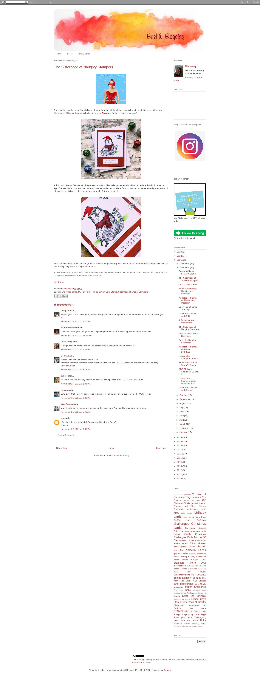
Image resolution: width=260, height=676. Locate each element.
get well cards (181, 553)
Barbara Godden (69, 327)
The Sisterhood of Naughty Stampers (189, 328)
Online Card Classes (196, 581)
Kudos (70, 54)
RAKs (188, 590)
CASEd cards (182, 520)
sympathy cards (192, 614)
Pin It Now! (59, 282)
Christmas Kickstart (195, 528)
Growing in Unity (187, 557)
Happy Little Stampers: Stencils (189, 357)
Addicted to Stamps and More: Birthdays (188, 349)
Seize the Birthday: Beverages (188, 341)
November (185, 267)
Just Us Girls (200, 566)
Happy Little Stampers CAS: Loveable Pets (187, 381)
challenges (181, 524)
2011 (179, 474)
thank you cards (183, 617)
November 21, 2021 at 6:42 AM (76, 412)
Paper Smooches (195, 586)
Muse (189, 572)
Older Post (161, 448)
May (182, 415)
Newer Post (61, 448)
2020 (179, 437)
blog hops (201, 517)
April (182, 420)
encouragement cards (184, 547)
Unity (203, 620)
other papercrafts (183, 583)
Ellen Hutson (198, 543)
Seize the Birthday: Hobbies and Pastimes (188, 291)
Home (59, 54)
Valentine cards (182, 623)
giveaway (192, 554)
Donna (64, 356)
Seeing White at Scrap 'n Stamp (187, 272)
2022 (179, 256)
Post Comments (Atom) (118, 455)
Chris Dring (66, 341)
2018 (179, 445)
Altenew (202, 506)
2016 (179, 454)
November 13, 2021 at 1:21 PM (76, 349)
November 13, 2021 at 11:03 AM (76, 335)
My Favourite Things (88, 292)
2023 (179, 252)
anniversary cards (196, 509)
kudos (176, 569)
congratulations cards (195, 531)
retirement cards (199, 590)
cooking (177, 534)
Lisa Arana (66, 404)
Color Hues (179, 531)
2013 (179, 466)
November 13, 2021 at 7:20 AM (76, 321)
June (182, 411)
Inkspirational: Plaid (188, 284)
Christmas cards (69, 292)
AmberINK (178, 509)
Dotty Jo (65, 310)
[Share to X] (61, 296)
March (183, 424)
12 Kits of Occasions (182, 494)
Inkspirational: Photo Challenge (188, 334)
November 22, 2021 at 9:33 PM (76, 429)
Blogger (167, 670)
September (185, 399)
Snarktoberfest (194, 605)
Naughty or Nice (191, 577)
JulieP (64, 376)
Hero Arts (198, 562)
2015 (179, 458)
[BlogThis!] (58, 296)
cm (62, 418)
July (182, 407)
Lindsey (192, 66)
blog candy (189, 517)
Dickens (182, 541)
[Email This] (55, 296)
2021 (179, 260)
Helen (64, 390)
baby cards (186, 513)
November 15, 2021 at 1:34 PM (76, 384)
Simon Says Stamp (108, 292)
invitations (190, 566)
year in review (197, 626)
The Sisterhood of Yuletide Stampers (188, 279)
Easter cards (180, 543)
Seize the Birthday (194, 595)
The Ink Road (189, 620)
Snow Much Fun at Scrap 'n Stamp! (188, 363)
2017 (179, 449)
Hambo (185, 560)
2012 (179, 470)
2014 (179, 462)
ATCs (176, 513)
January (184, 432)
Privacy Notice (84, 54)
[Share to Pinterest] (66, 296)
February (184, 428)
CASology (201, 520)
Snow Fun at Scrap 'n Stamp (188, 308)
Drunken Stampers (197, 540)
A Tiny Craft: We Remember (186, 321)
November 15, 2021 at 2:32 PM (76, 398)
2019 (179, 441)
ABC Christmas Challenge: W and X (188, 371)
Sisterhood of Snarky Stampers (69, 113)
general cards (196, 550)
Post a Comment (66, 435)
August (183, 403)
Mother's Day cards (188, 569)
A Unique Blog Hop (189, 500)
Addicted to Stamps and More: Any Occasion (188, 300)
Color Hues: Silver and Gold (187, 314)
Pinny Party (178, 590)
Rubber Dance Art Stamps (185, 593)
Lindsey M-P (151, 659)
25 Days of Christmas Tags (190, 496)
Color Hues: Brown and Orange (188, 388)
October (184, 395)
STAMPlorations (183, 611)
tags (203, 614)
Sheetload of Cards (182, 599)
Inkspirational (180, 565)
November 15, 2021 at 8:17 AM (76, 369)
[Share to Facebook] (63, 296)
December (185, 263)
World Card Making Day (182, 626)
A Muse (195, 497)
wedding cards (199, 624)
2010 (179, 478)
